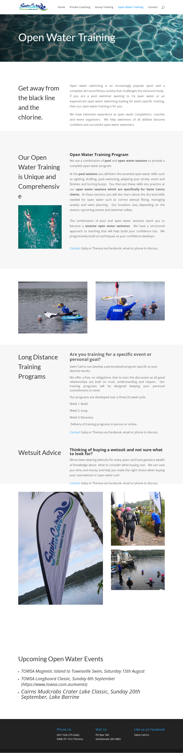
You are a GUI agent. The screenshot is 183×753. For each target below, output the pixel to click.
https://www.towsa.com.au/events (54, 684)
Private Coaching (80, 7)
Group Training (104, 7)
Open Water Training (130, 7)
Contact (153, 7)
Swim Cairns (141, 735)
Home (61, 7)
